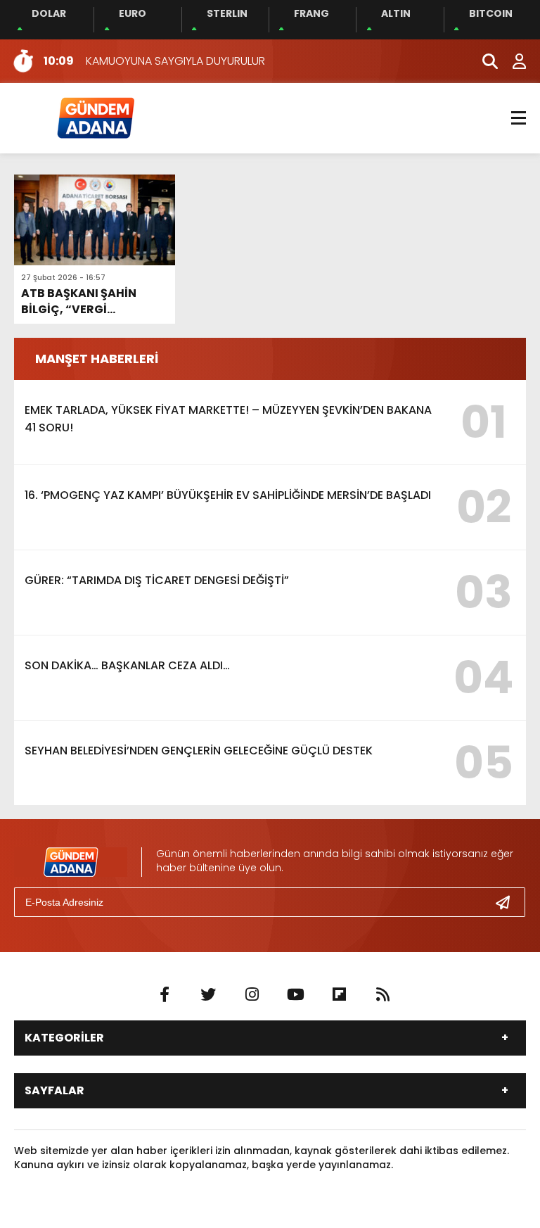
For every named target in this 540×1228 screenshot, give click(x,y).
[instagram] (251, 995)
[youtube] (295, 995)
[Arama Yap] (484, 61)
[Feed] (382, 995)
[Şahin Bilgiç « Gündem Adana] (95, 117)
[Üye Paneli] (512, 61)
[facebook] (164, 995)
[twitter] (208, 995)
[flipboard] (339, 995)
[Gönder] (508, 902)
